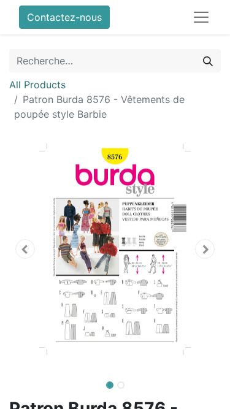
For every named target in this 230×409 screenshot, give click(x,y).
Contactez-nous (64, 17)
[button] (25, 249)
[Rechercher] (208, 60)
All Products (37, 84)
